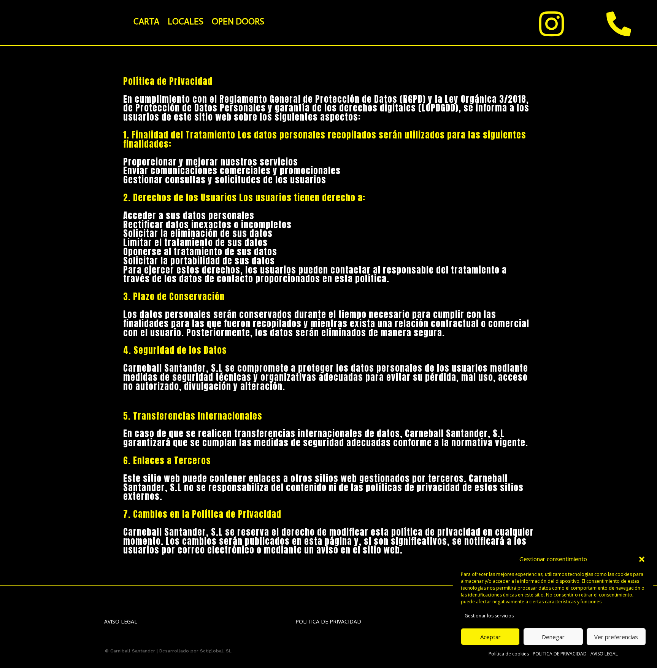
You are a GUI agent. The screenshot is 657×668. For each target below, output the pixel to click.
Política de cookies (509, 654)
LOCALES (185, 21)
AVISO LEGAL (604, 654)
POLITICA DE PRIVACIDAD (560, 654)
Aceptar (490, 637)
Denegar (553, 637)
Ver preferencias (616, 637)
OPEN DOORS (238, 21)
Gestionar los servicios (489, 615)
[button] (642, 559)
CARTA (146, 21)
